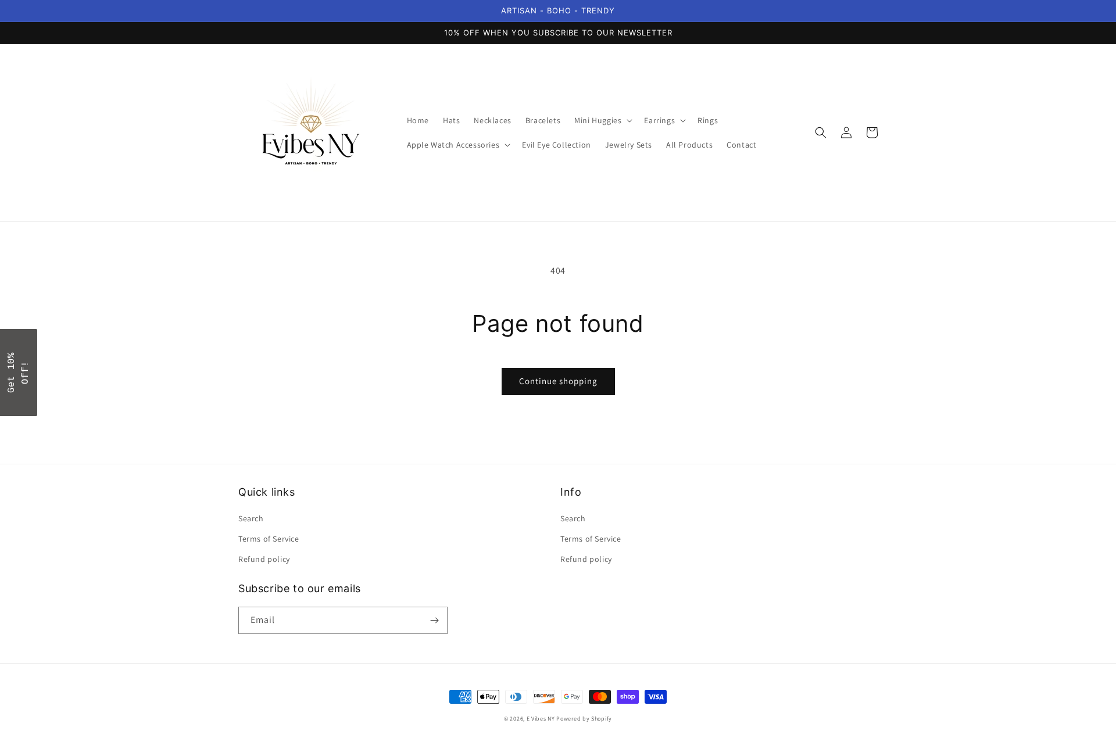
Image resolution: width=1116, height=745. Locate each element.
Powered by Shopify (584, 718)
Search (251, 518)
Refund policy (264, 559)
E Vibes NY (541, 718)
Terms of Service (268, 538)
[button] (602, 120)
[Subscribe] (434, 620)
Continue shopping (558, 380)
